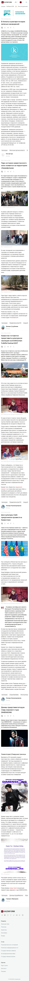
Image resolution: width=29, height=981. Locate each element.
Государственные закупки (8, 956)
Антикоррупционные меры (8, 953)
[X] (13, 28)
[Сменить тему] (21, 2)
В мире (3, 935)
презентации (22, 687)
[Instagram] (2, 28)
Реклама (3, 971)
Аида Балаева (14, 694)
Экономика (4, 933)
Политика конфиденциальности (9, 947)
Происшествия (5, 924)
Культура (4, 150)
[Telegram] (8, 28)
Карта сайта (4, 965)
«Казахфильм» (14, 317)
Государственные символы (8, 950)
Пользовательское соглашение (9, 944)
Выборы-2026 (10, 6)
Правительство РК (15, 323)
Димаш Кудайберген (16, 895)
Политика (3, 927)
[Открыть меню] (26, 2)
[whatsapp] (5, 28)
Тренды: (3, 6)
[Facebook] (11, 28)
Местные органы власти (17, 150)
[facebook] (11, 915)
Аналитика (4, 930)
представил (13, 888)
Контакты (3, 968)
